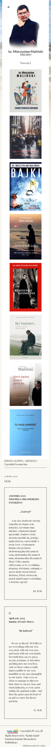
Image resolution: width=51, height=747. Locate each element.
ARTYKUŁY (30, 460)
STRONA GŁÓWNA (13, 460)
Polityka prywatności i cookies (34, 745)
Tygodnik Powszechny (15, 464)
